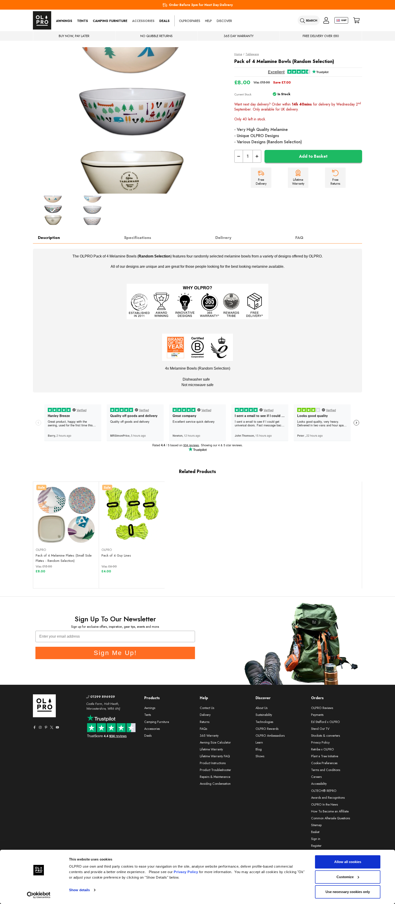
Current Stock (242, 94)
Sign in (315, 838)
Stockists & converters (325, 735)
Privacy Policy (186, 872)
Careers (316, 776)
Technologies (264, 722)
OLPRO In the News (324, 804)
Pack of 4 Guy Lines (116, 555)
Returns (204, 722)
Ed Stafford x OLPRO (325, 722)
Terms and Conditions (325, 770)
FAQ (299, 238)
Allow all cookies (347, 862)
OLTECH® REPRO (323, 790)
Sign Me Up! (115, 652)
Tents (82, 21)
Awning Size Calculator (215, 742)
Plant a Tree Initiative (324, 756)
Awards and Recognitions (328, 797)
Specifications (137, 238)
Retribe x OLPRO (322, 749)
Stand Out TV (320, 728)
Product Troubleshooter (215, 770)
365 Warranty (209, 735)
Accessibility (319, 783)
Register (316, 845)
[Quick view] (51, 533)
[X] (51, 727)
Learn (259, 742)
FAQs (203, 728)
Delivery (223, 238)
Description (49, 238)
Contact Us (207, 708)
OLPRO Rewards (267, 728)
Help (208, 21)
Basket (315, 832)
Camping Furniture (110, 21)
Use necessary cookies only (348, 892)
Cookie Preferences (324, 763)
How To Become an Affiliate (330, 811)
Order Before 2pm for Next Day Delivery (201, 5)
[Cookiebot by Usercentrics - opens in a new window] (39, 895)
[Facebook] (34, 727)
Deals (164, 21)
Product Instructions (213, 763)
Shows (260, 756)
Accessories (143, 21)
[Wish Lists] (81, 533)
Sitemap (316, 825)
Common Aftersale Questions (330, 818)
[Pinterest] (46, 727)
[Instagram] (40, 727)
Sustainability (264, 714)
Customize (345, 877)
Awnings (64, 21)
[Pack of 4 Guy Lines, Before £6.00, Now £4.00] (132, 514)
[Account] (326, 20)
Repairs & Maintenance (215, 776)
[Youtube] (57, 727)
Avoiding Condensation (215, 783)
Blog (259, 749)
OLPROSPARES (189, 21)
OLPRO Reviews (322, 708)
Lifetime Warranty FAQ (215, 756)
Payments (317, 714)
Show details (79, 890)
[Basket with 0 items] (356, 20)
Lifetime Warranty (211, 749)
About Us (261, 708)
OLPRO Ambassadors (270, 735)
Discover (224, 21)
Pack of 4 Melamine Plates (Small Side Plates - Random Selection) (64, 558)
